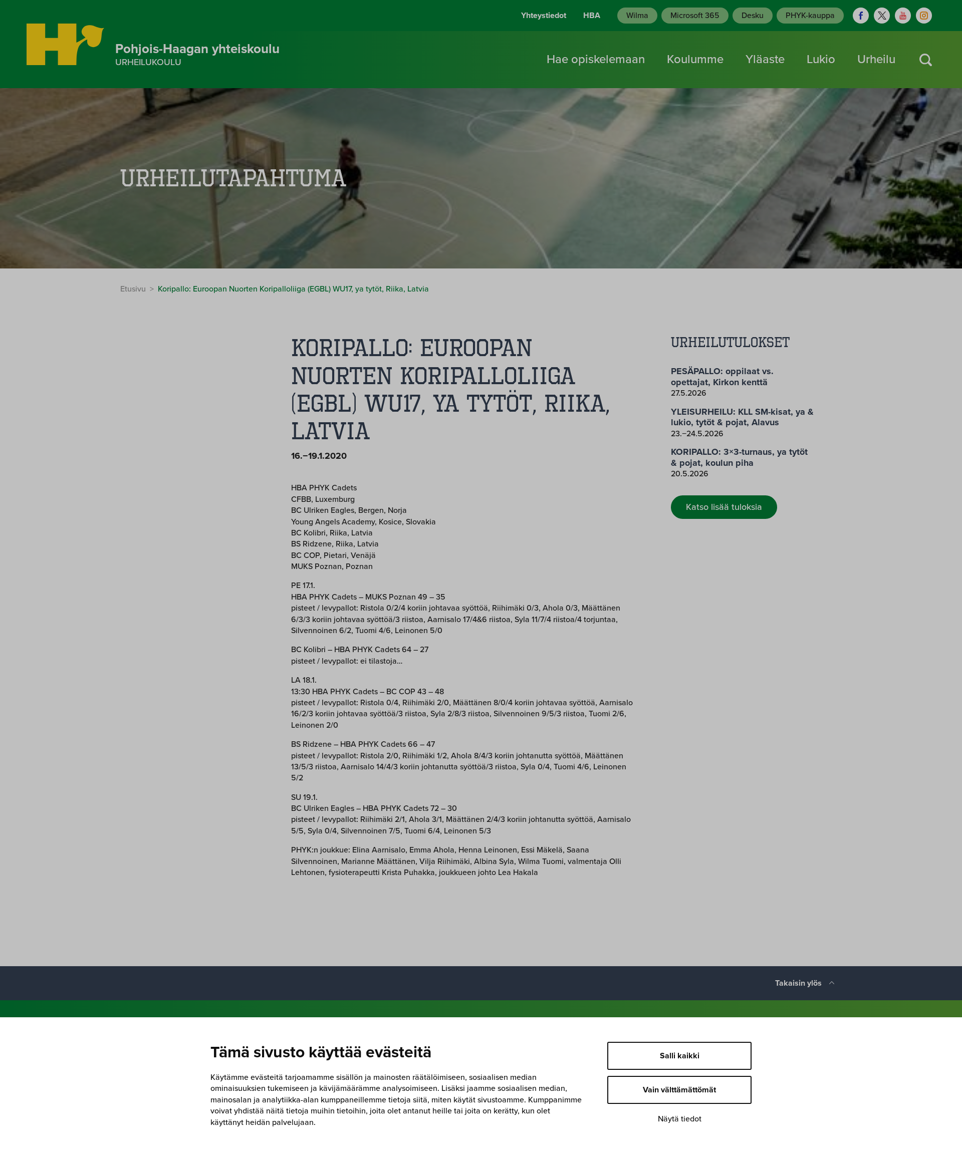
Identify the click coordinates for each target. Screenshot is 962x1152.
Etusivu (133, 289)
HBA (591, 16)
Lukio (821, 59)
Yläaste (765, 59)
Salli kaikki (679, 1056)
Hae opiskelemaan (596, 59)
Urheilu (876, 59)
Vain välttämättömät (679, 1090)
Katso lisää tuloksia (724, 506)
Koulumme (695, 59)
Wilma (637, 16)
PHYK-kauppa (810, 16)
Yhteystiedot (543, 16)
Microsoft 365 (694, 16)
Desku (753, 16)
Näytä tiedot (679, 1119)
